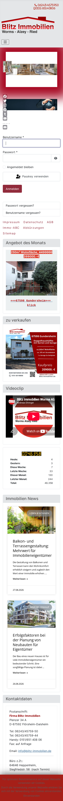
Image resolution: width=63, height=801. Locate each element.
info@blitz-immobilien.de (34, 751)
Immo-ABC (11, 227)
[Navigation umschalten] (5, 42)
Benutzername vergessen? (23, 212)
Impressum (11, 222)
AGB (50, 222)
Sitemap (9, 233)
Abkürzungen (33, 227)
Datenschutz (33, 222)
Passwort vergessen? (20, 205)
